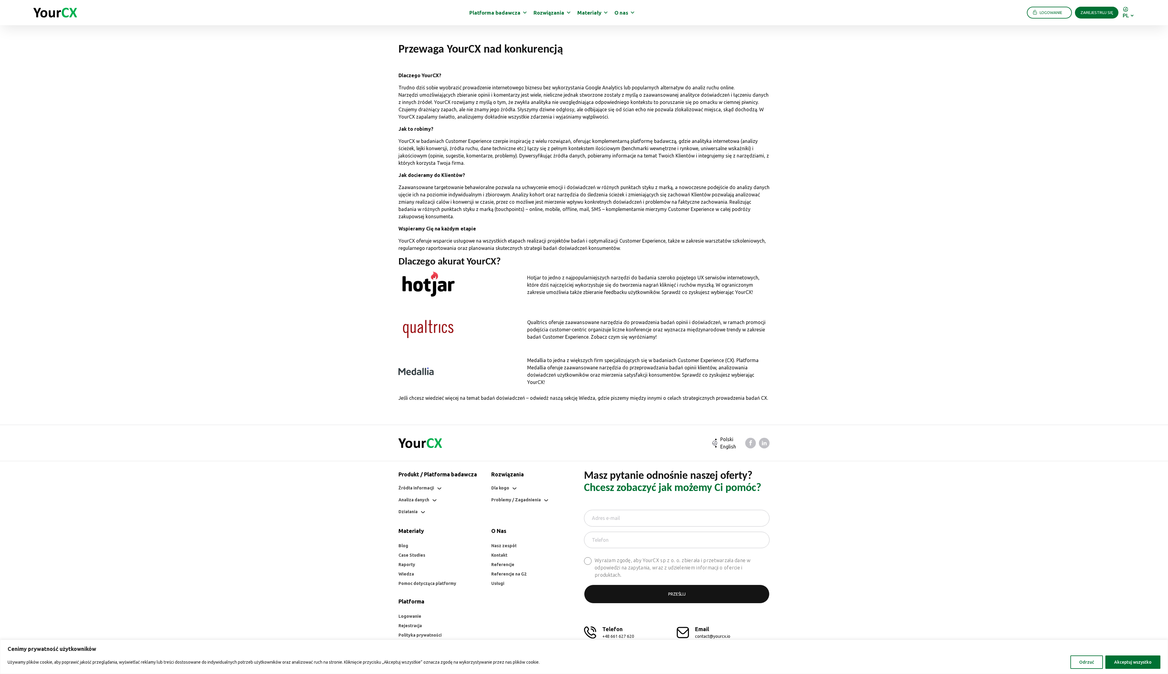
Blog (403, 545)
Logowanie (409, 616)
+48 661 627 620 (618, 636)
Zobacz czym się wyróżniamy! (624, 337)
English (728, 446)
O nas (621, 13)
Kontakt (499, 555)
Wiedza (587, 398)
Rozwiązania (549, 13)
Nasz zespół (503, 545)
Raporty (406, 564)
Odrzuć (1086, 662)
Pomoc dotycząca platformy (427, 583)
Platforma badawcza (494, 13)
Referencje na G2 (509, 574)
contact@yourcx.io (712, 636)
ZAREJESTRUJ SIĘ (1096, 12)
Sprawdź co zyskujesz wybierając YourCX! (707, 292)
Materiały (589, 13)
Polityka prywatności (420, 635)
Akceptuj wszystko (1133, 662)
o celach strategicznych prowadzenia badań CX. (715, 398)
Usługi (497, 583)
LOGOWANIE (1051, 12)
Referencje (502, 564)
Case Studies (411, 555)
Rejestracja (410, 625)
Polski (726, 439)
